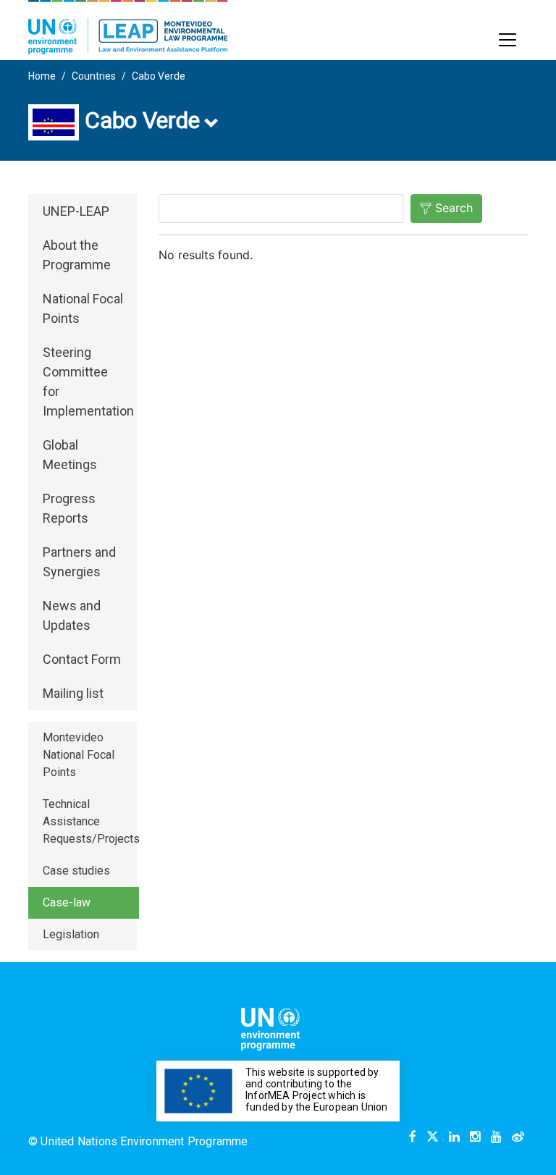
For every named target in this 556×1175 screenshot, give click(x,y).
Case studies (76, 870)
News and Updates (72, 615)
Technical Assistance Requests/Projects (91, 821)
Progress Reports (69, 508)
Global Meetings (70, 454)
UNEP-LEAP (76, 211)
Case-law (66, 902)
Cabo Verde (158, 76)
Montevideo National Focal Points (78, 754)
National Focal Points (83, 308)
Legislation (71, 934)
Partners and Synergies (79, 561)
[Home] (128, 27)
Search (454, 208)
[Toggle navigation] (507, 39)
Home (42, 76)
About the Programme (77, 254)
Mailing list (73, 693)
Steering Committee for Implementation (88, 381)
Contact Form (82, 659)
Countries (94, 76)
